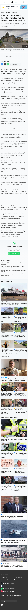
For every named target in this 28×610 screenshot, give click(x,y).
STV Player (4, 577)
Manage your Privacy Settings (9, 601)
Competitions (18, 577)
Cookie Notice (10, 597)
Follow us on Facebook (8, 586)
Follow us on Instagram (8, 591)
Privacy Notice (17, 595)
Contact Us (3, 597)
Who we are (3, 595)
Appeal (16, 580)
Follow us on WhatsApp (9, 588)
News (2, 12)
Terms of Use (10, 595)
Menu (4, 2)
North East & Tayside (11, 12)
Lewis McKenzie (5, 55)
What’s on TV (4, 580)
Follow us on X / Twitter (9, 583)
